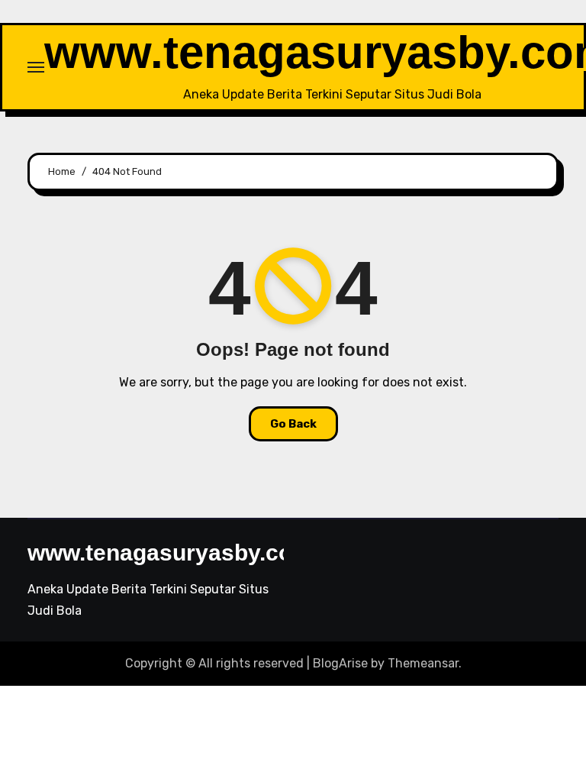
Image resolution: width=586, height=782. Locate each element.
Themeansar (423, 663)
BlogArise (340, 663)
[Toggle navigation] (35, 67)
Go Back (293, 424)
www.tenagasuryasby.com (170, 552)
